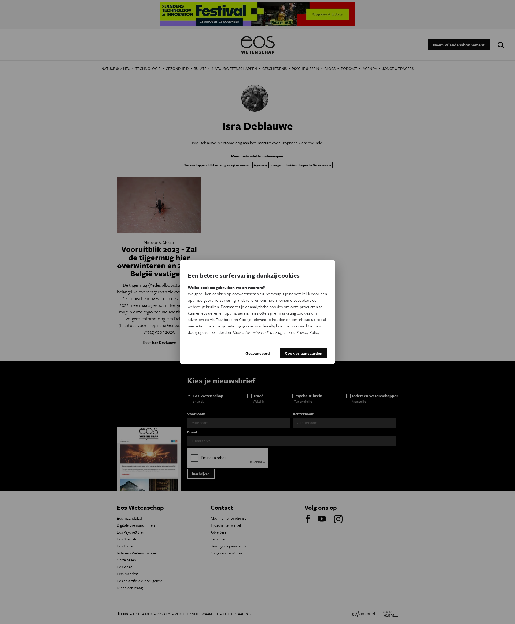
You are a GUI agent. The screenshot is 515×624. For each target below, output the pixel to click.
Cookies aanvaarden (303, 353)
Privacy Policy (307, 332)
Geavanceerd (257, 353)
